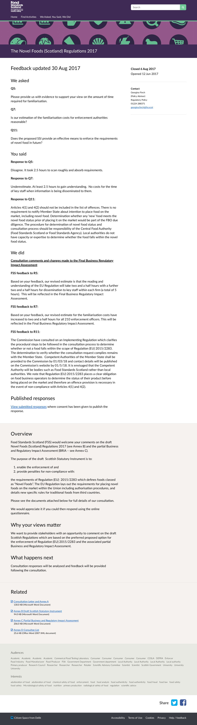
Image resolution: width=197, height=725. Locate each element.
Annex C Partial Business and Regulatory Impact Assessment (46, 620)
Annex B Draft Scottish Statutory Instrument (38, 611)
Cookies (150, 717)
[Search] (183, 7)
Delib (38, 717)
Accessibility (118, 717)
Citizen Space (21, 717)
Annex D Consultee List (26, 629)
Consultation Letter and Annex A (31, 601)
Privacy (162, 717)
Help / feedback (177, 717)
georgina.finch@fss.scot (142, 107)
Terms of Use (135, 717)
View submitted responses (29, 406)
